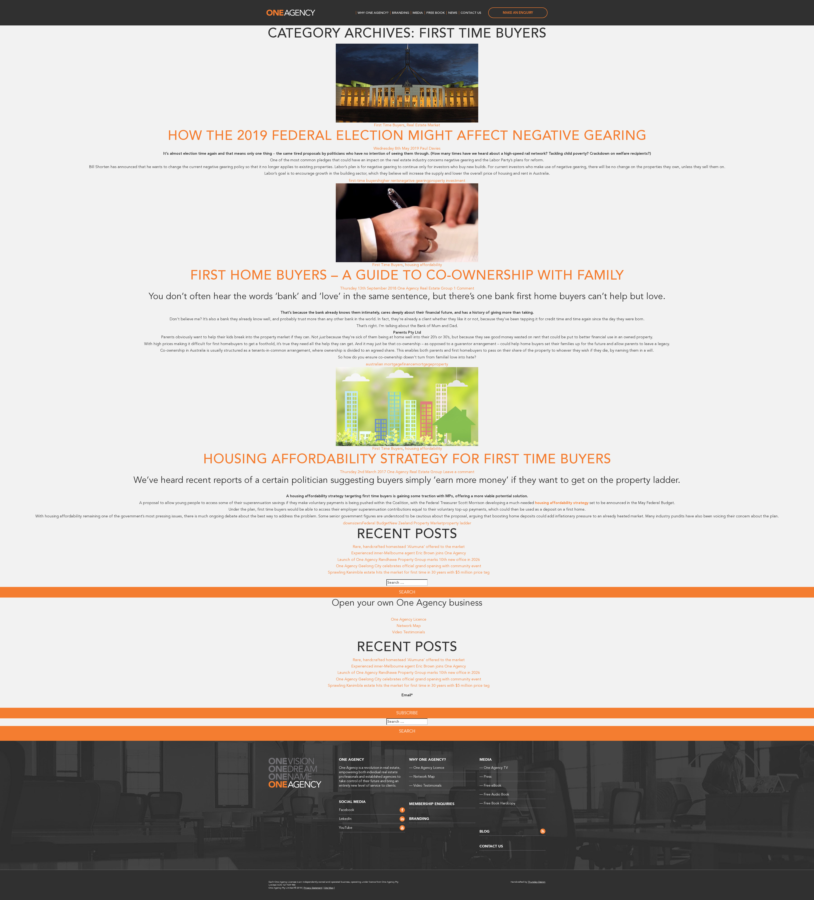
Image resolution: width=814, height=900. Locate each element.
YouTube (345, 828)
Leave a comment (458, 472)
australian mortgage (384, 364)
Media (418, 13)
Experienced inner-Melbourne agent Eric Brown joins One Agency (408, 553)
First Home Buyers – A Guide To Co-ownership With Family (407, 275)
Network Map (409, 625)
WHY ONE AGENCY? (373, 13)
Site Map (328, 887)
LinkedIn (345, 819)
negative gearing (414, 180)
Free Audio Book (494, 794)
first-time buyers (363, 180)
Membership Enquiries (431, 804)
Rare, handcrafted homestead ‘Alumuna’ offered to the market (409, 546)
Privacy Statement (313, 887)
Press (485, 777)
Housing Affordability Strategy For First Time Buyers (407, 459)
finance (408, 364)
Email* (407, 695)
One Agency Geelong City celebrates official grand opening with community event (408, 566)
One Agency (290, 13)
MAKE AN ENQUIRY (518, 13)
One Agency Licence (408, 619)
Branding (400, 13)
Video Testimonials (408, 632)
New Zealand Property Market (416, 523)
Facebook (346, 810)
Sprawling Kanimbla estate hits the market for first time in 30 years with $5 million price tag (408, 572)
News (452, 13)
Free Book (435, 13)
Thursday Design (536, 881)
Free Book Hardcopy (497, 803)
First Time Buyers (389, 125)
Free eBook (490, 785)
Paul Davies (430, 148)
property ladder (457, 523)
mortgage (423, 364)
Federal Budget (375, 523)
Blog (484, 831)
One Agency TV (493, 768)
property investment (447, 180)
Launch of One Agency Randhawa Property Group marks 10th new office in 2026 (408, 559)
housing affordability (423, 264)
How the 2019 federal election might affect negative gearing (407, 136)
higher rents (389, 180)
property (440, 364)
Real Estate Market (423, 125)
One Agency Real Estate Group (425, 288)
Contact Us (471, 13)
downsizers (352, 523)
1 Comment (464, 288)
